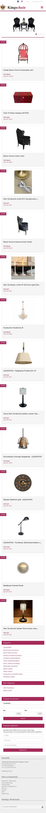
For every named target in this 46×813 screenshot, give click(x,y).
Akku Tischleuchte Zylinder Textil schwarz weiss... (20, 628)
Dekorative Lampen (9, 677)
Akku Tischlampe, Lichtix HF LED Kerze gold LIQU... (21, 285)
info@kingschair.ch (7, 771)
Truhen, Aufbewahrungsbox (11, 661)
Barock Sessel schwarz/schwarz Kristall (17, 242)
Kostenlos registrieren (10, 725)
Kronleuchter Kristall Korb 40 (13, 328)
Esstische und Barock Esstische (12, 655)
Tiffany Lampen (7, 671)
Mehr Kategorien (9, 683)
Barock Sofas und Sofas (10, 653)
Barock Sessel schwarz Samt (13, 156)
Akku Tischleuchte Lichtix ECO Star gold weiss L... (21, 199)
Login (27, 1)
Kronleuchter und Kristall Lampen (13, 674)
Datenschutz (5, 793)
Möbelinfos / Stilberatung (9, 781)
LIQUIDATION (7, 647)
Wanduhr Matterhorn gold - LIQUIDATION (17, 499)
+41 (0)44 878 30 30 (10, 767)
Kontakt (4, 790)
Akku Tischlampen (8, 688)
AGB (3, 792)
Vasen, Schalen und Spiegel (11, 663)
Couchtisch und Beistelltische (11, 658)
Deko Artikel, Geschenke (10, 666)
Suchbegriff (6, 703)
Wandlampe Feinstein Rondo (13, 585)
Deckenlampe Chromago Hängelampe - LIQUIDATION (22, 457)
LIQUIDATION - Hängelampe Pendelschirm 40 (19, 371)
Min (4, 710)
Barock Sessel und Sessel (11, 650)
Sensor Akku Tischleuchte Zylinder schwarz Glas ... (21, 414)
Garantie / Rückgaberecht (9, 786)
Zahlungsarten (6, 784)
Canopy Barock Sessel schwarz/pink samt (18, 70)
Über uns (4, 788)
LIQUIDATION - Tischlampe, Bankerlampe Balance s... (22, 542)
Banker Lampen (8, 669)
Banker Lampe (7, 690)
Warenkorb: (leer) (38, 1)
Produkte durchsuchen (11, 699)
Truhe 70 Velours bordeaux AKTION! (16, 113)
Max (26, 710)
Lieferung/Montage (7, 783)
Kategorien (7, 643)
